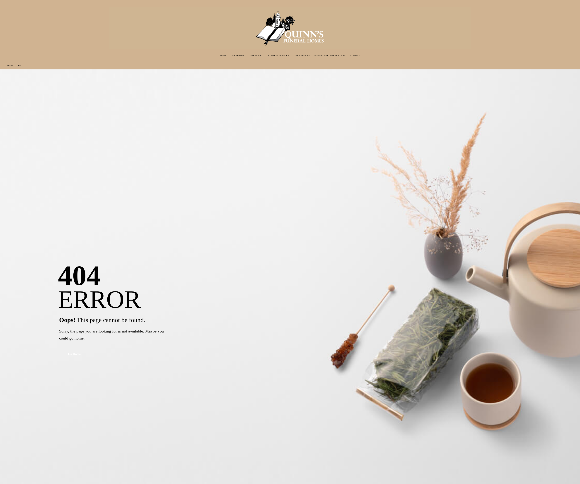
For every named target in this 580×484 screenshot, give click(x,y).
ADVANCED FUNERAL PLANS (330, 55)
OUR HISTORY (238, 55)
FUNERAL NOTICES (278, 55)
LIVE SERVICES (301, 55)
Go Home (74, 354)
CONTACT (355, 55)
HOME (223, 55)
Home (10, 65)
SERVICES (255, 55)
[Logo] (290, 28)
